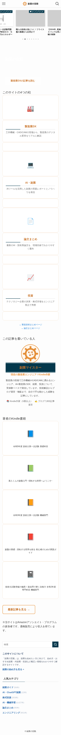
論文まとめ (8, 707)
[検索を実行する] (55, 644)
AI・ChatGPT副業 (12, 692)
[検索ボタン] (57, 4)
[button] (22, 39)
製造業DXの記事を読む (23, 80)
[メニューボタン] (4, 4)
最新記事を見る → (19, 609)
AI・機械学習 (9, 702)
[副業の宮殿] (30, 4)
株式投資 (7, 697)
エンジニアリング (11, 712)
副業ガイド (8, 687)
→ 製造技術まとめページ (30, 324)
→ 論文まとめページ (30, 328)
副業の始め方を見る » (13, 669)
